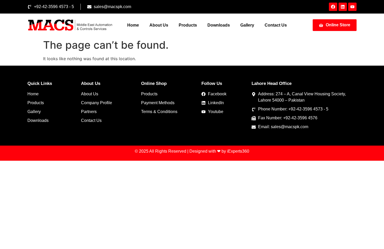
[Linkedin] (343, 7)
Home (133, 25)
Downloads (218, 25)
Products (188, 25)
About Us (158, 25)
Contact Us (276, 25)
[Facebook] (333, 7)
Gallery (247, 25)
